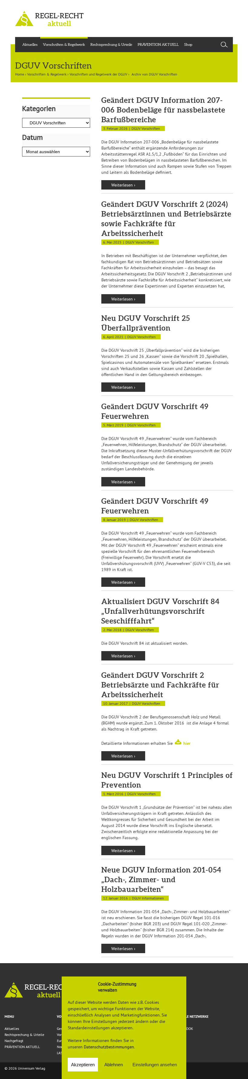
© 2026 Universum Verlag (25, 1068)
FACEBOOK (184, 1028)
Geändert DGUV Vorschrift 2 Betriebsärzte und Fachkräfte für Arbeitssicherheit (160, 685)
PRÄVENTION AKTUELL (158, 44)
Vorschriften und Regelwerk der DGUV (98, 74)
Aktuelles (30, 44)
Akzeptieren (83, 1064)
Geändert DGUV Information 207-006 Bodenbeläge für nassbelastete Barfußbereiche (163, 110)
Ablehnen (113, 1064)
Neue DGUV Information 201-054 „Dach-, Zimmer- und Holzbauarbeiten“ (161, 879)
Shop (188, 44)
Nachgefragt (14, 1040)
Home (19, 74)
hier (187, 743)
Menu (9, 1016)
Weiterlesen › (123, 185)
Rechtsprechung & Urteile (111, 44)
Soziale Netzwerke (192, 1016)
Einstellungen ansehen (154, 1064)
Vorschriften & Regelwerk (64, 44)
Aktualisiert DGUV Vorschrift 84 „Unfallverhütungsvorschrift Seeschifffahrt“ (160, 611)
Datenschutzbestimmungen (109, 1047)
